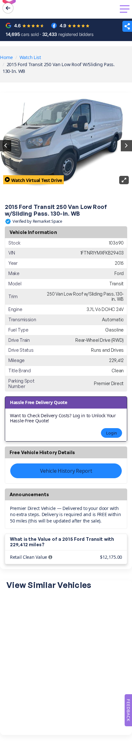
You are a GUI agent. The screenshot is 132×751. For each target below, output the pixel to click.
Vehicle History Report (66, 470)
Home (6, 57)
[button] (127, 26)
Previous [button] (5, 145)
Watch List (30, 57)
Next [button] (126, 145)
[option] (66, 146)
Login (111, 433)
